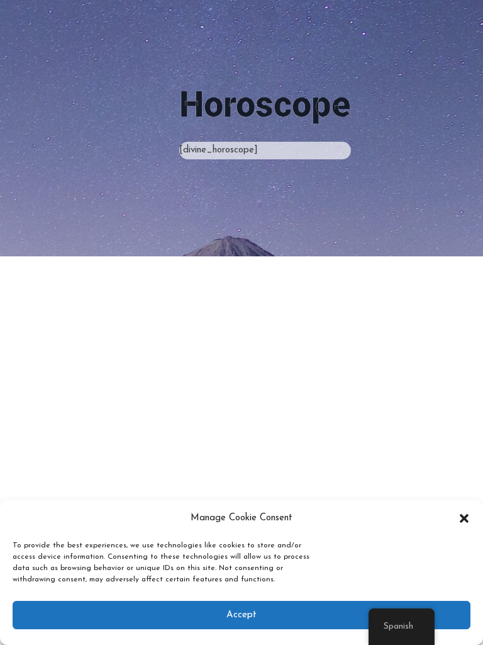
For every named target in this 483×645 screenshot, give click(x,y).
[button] (464, 518)
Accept (241, 615)
